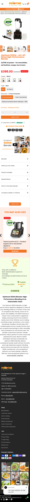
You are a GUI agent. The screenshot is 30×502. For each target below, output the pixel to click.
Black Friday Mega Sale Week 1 (12, 11)
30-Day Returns (5, 442)
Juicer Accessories (6, 424)
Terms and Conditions (7, 434)
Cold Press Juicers (6, 413)
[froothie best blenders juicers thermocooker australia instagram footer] (15, 476)
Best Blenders (5, 410)
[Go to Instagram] (4, 500)
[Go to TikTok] (9, 500)
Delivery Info (4, 445)
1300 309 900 (9, 395)
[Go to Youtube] (7, 500)
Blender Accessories (7, 421)
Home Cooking (5, 416)
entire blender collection (15, 356)
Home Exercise (5, 418)
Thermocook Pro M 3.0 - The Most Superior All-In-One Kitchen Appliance (14, 244)
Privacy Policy (5, 437)
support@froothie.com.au (19, 392)
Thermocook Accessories (8, 427)
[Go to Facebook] (1, 500)
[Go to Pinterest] (11, 500)
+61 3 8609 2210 (10, 399)
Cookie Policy (5, 439)
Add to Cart (15, 204)
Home (2, 11)
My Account (4, 447)
